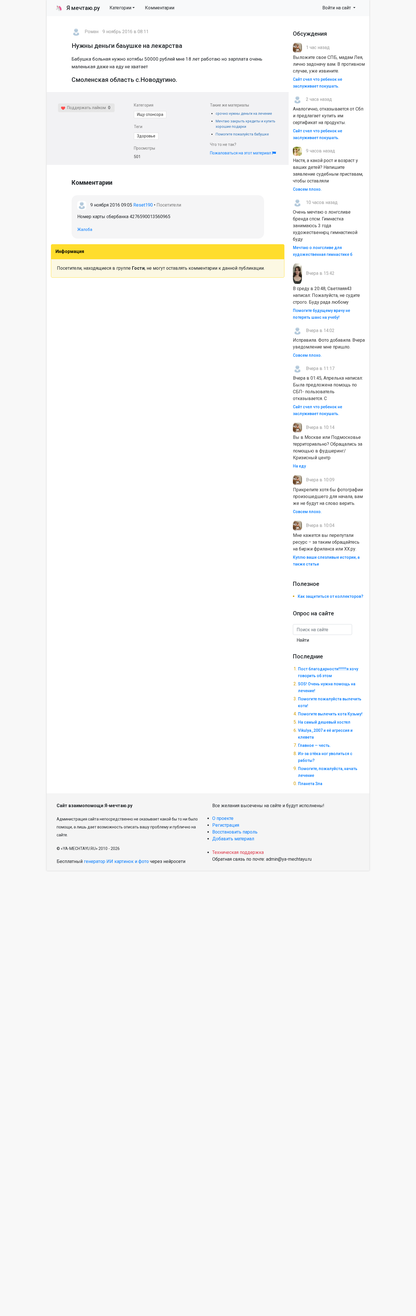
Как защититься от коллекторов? (330, 596)
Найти (303, 640)
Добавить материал (233, 838)
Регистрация (225, 825)
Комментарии (159, 7)
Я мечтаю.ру (77, 8)
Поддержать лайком (85, 107)
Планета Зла (310, 783)
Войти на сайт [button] (337, 7)
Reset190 (143, 205)
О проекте (222, 818)
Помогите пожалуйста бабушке (242, 134)
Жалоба (84, 229)
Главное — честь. (314, 745)
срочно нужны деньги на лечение (244, 113)
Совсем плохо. (307, 189)
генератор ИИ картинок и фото (116, 861)
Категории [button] (120, 7)
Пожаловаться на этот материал (241, 153)
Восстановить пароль (235, 832)
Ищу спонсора (150, 114)
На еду (299, 466)
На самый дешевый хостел (324, 722)
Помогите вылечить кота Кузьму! (330, 714)
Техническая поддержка (238, 852)
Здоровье (146, 136)
